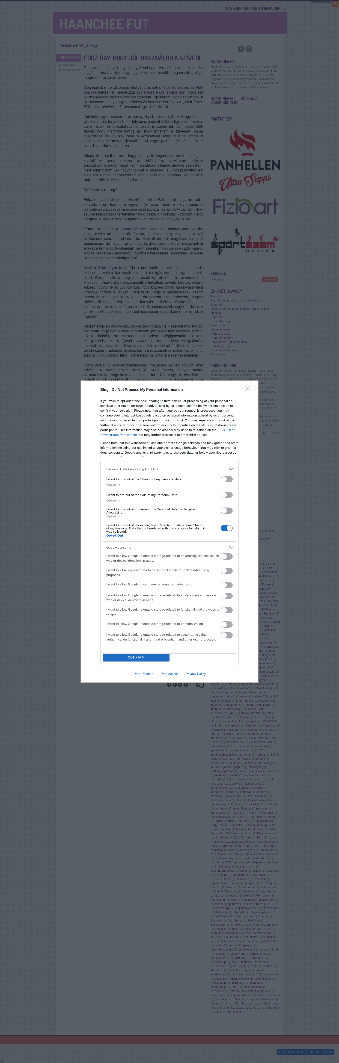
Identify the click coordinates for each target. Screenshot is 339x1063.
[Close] (249, 390)
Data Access (169, 674)
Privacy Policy (196, 674)
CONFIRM (136, 657)
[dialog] (169, 531)
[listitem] (169, 469)
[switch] (227, 479)
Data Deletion (143, 674)
